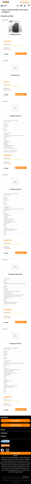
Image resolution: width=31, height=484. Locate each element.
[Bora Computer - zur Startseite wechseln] (6, 2)
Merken (6, 54)
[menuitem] (4, 5)
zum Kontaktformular (15, 421)
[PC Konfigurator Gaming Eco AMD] (15, 266)
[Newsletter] (15, 445)
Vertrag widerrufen (15, 453)
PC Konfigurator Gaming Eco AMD (15, 274)
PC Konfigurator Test (15, 75)
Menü (5, 6)
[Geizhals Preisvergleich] (15, 441)
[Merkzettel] (21, 5)
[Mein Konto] (24, 5)
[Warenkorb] (28, 5)
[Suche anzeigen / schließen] (17, 5)
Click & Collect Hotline (15, 425)
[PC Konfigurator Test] (15, 67)
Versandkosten (25, 476)
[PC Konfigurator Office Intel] (15, 27)
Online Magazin (25, 2)
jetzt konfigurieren (20, 54)
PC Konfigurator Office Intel (15, 34)
